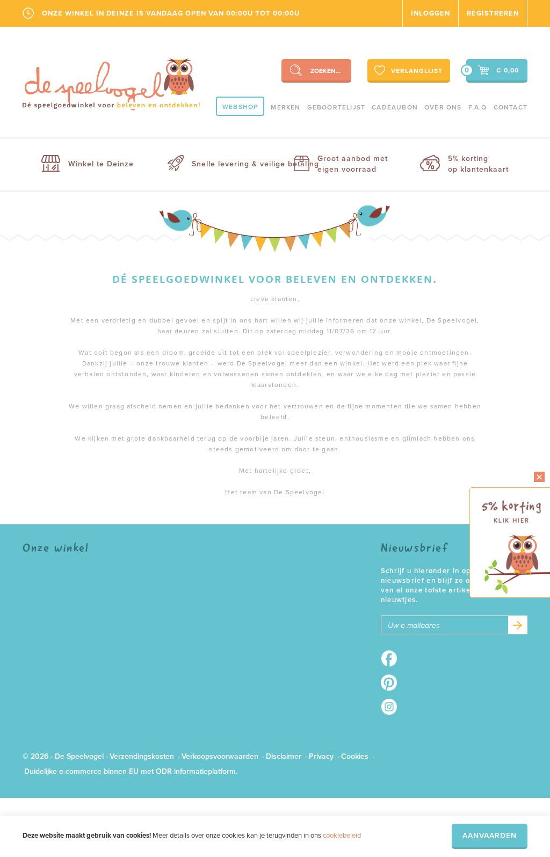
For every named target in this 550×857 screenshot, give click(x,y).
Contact (510, 107)
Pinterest (392, 683)
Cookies (354, 756)
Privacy (321, 756)
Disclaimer (283, 756)
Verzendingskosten (142, 756)
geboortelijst (336, 107)
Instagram (392, 707)
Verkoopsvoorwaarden (220, 756)
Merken (285, 107)
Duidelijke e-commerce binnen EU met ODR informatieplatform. (130, 771)
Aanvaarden (489, 835)
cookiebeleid (342, 835)
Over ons (443, 107)
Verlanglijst (417, 71)
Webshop (240, 107)
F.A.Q (477, 107)
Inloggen (430, 13)
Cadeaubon (395, 107)
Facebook (392, 658)
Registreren (493, 13)
